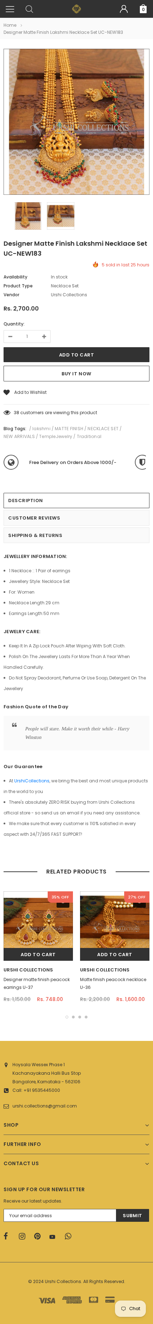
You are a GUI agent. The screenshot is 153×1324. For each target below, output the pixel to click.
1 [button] (66, 1017)
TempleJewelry (55, 436)
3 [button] (79, 1017)
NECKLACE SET (103, 429)
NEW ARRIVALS (19, 436)
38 (16, 413)
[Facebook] (9, 1236)
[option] (76, 123)
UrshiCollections (31, 781)
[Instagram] (24, 1236)
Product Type (18, 286)
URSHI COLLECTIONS (28, 969)
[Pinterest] (39, 1236)
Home (10, 25)
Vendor (11, 295)
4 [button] (86, 1017)
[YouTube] (54, 1237)
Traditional (89, 436)
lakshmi (41, 429)
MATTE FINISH (69, 429)
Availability (15, 277)
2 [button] (73, 1017)
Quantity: (14, 324)
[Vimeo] (70, 1236)
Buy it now (76, 373)
